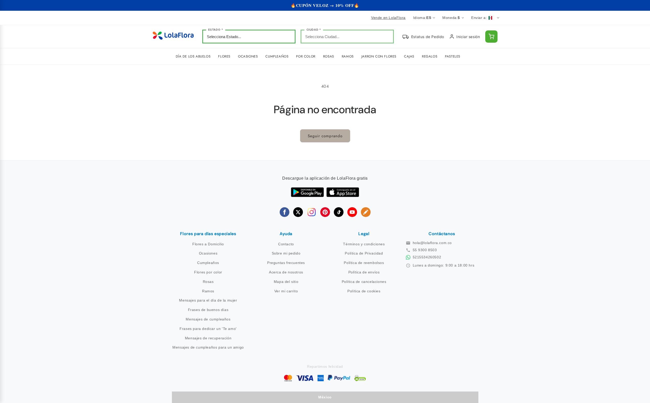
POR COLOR (305, 56)
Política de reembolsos (364, 263)
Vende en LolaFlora (388, 18)
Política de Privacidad (364, 253)
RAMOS (348, 56)
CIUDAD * (313, 29)
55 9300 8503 (425, 250)
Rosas (208, 282)
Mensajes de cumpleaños (208, 319)
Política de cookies (363, 291)
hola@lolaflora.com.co (432, 243)
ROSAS (328, 56)
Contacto (286, 244)
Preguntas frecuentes (286, 263)
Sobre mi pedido (286, 253)
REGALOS (429, 56)
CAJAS (409, 56)
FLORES (224, 56)
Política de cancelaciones (364, 282)
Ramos (208, 291)
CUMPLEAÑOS (276, 56)
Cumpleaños (208, 263)
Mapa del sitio (286, 282)
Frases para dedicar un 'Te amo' (208, 329)
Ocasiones (208, 253)
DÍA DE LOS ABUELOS (193, 56)
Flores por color (208, 272)
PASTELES (452, 56)
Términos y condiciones (364, 244)
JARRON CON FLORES (378, 56)
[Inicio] (173, 37)
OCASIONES (248, 56)
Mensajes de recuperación (208, 338)
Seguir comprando (325, 136)
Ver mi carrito (286, 291)
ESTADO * (215, 29)
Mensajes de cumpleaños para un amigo (208, 347)
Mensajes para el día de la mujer (208, 300)
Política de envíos (364, 272)
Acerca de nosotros (286, 272)
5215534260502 (427, 257)
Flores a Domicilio (208, 244)
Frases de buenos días (208, 310)
